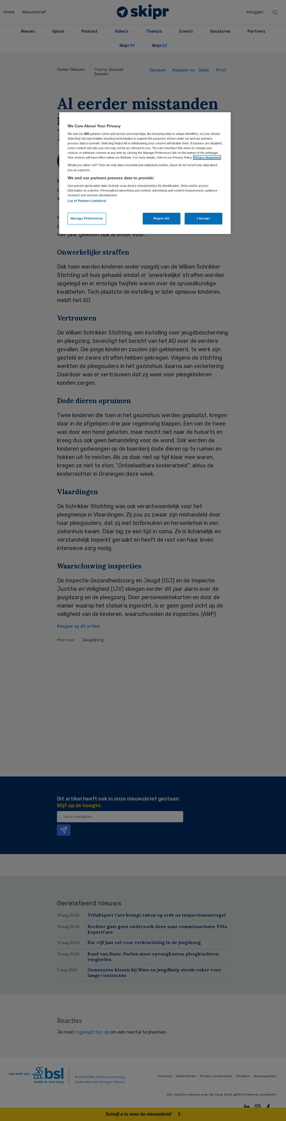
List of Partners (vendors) (87, 200)
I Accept (203, 218)
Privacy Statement (207, 157)
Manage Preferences (87, 218)
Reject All (161, 218)
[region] (145, 173)
